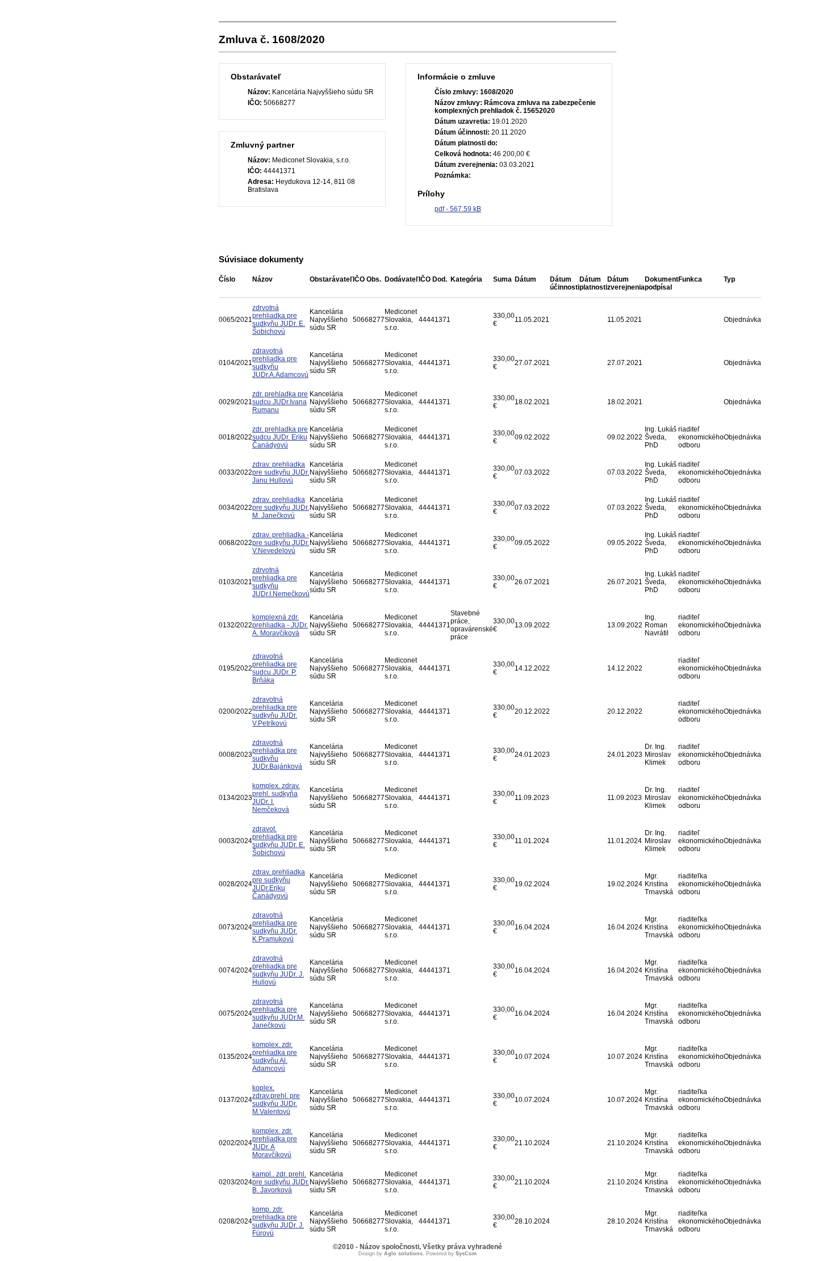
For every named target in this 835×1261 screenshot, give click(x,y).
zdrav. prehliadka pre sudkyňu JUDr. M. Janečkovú (280, 508)
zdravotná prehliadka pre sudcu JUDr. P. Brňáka (274, 668)
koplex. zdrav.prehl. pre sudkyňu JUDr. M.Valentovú (276, 1100)
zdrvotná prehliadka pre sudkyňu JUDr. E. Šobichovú (278, 320)
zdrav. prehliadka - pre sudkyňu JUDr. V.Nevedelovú (280, 543)
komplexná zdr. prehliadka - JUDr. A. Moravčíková (280, 625)
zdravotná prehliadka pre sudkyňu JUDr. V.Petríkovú (274, 711)
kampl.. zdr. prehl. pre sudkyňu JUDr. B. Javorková (280, 1182)
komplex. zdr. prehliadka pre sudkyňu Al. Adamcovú (274, 1057)
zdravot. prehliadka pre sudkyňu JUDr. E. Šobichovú (278, 841)
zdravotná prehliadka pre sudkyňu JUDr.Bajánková (277, 754)
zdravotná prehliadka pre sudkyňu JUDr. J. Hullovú (278, 970)
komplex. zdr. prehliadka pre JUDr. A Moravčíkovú (274, 1143)
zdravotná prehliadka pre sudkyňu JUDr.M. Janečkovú (278, 1013)
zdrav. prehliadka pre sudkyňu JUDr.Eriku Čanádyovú (278, 884)
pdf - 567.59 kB (458, 209)
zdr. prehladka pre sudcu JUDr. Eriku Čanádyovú (280, 437)
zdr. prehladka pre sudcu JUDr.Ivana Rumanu (280, 402)
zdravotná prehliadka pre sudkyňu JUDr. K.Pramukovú (274, 927)
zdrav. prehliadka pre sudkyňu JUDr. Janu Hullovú (280, 472)
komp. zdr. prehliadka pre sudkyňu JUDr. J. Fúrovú (278, 1221)
